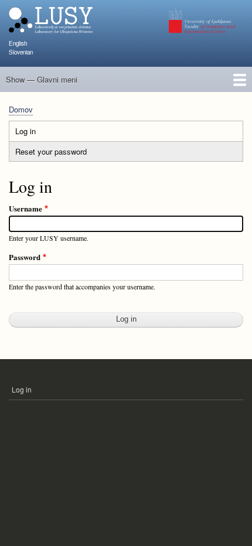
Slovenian (21, 52)
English (18, 43)
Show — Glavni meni (41, 79)
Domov (21, 109)
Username (25, 208)
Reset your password (51, 151)
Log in (37, 133)
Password (24, 256)
